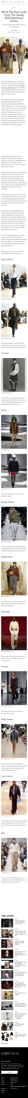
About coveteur (5, 1061)
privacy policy (13, 1082)
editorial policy (13, 1077)
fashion (11, 1)
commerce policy (14, 1079)
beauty (15, 1)
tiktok (2, 1092)
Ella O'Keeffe (14, 30)
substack (3, 1090)
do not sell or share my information (18, 1086)
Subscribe (9, 1072)
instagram (3, 1088)
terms (11, 1084)
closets (19, 1)
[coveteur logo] (5, 1)
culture (23, 1)
